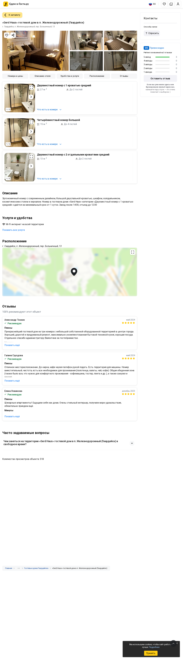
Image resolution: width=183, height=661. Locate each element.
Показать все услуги (13, 230)
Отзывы (124, 76)
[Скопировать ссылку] (13, 35)
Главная (8, 568)
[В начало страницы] (173, 643)
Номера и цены (15, 76)
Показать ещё (12, 345)
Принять (150, 653)
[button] (164, 4)
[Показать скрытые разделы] (18, 568)
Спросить (153, 33)
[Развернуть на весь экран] (31, 87)
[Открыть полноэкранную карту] (69, 272)
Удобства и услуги (69, 76)
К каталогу (14, 15)
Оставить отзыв (160, 78)
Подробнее (154, 647)
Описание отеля (42, 76)
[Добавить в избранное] (6, 35)
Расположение (97, 76)
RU (154, 4)
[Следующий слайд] (31, 97)
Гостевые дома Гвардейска (36, 568)
